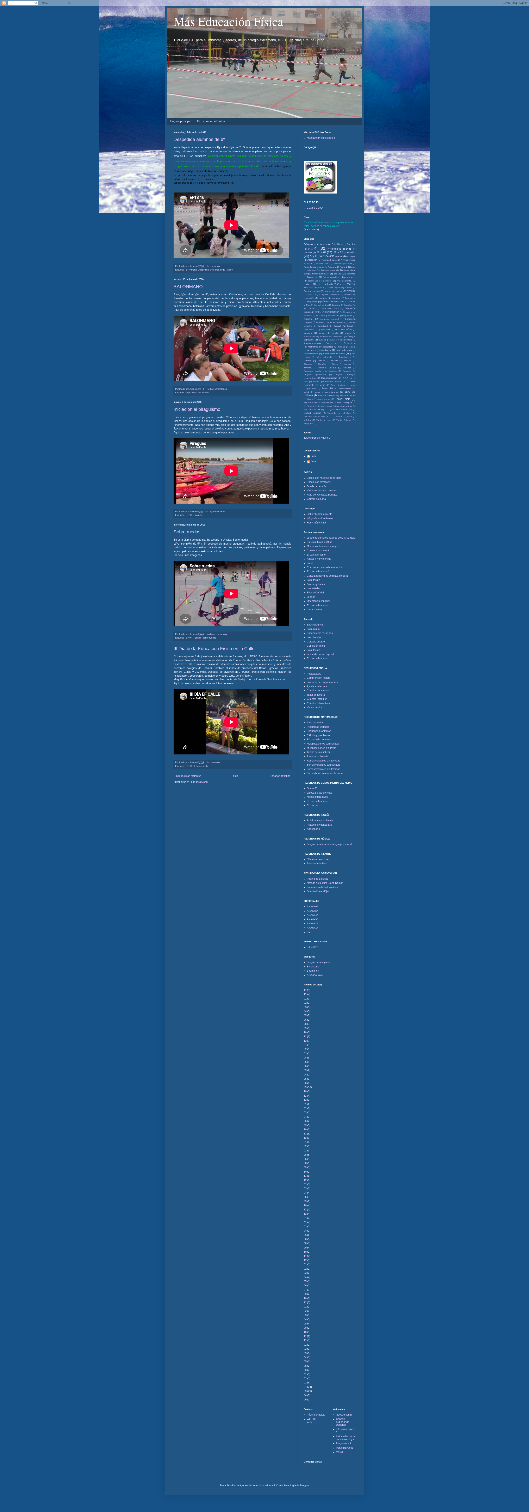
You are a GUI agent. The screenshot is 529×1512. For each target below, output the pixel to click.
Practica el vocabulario (319, 824)
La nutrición (313, 580)
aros (353, 267)
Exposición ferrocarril (319, 482)
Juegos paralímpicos (318, 962)
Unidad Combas (312, 413)
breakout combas (346, 277)
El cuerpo (312, 805)
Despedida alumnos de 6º (199, 139)
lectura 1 (311, 350)
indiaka (335, 333)
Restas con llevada (317, 756)
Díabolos (348, 305)
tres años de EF (218, 269)
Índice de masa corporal (320, 654)
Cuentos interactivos (318, 703)
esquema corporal (329, 319)
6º (324, 256)
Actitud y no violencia (319, 558)
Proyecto (347, 371)
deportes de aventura (329, 298)
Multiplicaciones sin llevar (321, 748)
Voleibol (307, 420)
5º (347, 248)
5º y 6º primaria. (344, 252)
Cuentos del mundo (318, 690)
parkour (308, 360)
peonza (334, 361)
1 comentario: (214, 266)
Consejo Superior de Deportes (342, 1422)
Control (348, 287)
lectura (352, 347)
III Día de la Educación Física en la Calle (214, 648)
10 (305, 1032)
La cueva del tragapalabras (322, 682)
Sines (310, 399)
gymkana (308, 333)
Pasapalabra (314, 673)
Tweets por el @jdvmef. (317, 437)
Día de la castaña (316, 486)
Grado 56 (312, 788)
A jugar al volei (315, 975)
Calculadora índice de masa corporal (327, 575)
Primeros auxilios (327, 367)
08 (305, 1023)
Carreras (341, 284)
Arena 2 (344, 267)
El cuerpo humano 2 (318, 571)
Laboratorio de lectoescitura (322, 887)
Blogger (304, 1485)
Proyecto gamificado (315, 374)
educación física (330, 308)
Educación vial (315, 624)
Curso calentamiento (318, 550)
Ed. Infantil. (310, 308)
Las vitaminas (314, 609)
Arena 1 (332, 267)
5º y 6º (189, 515)
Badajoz (337, 274)
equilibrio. (308, 319)
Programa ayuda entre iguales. (320, 371)
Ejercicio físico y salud (319, 542)
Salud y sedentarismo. (326, 392)
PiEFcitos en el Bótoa (211, 121)
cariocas (308, 284)
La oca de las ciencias (319, 792)
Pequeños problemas (319, 731)
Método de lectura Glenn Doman (325, 883)
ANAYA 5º (312, 910)
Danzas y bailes (316, 584)
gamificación (325, 329)
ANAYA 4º (312, 915)
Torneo (310, 406)
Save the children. (326, 395)
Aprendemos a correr (314, 267)
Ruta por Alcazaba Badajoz (322, 494)
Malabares (325, 350)
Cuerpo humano (312, 291)
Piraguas (198, 515)
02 (305, 1002)
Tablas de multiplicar (318, 752)
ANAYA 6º (312, 906)
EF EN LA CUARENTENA (327, 312)
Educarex (312, 947)
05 (305, 1015)
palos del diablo (324, 357)
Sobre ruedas (187, 531)
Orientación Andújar (318, 891)
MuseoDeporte (311, 353)
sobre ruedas (209, 637)
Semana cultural (347, 395)
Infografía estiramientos (320, 518)
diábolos (336, 305)
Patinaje (197, 637)
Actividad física (329, 260)
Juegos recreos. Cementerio (340, 343)
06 (305, 1019)
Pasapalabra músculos (320, 633)
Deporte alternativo (330, 294)
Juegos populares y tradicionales (335, 340)
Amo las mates (315, 722)
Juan (314, 456)
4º (316, 248)
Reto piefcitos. (338, 385)
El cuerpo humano (317, 605)
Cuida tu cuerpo (316, 641)
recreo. (316, 381)
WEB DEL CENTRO (312, 1420)
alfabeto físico (323, 263)
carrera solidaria (325, 284)
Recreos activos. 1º (335, 381)
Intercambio (309, 336)
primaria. (308, 368)
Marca (339, 1452)
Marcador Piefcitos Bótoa (321, 137)
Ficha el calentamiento (319, 514)
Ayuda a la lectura (317, 686)
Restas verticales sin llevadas (323, 760)
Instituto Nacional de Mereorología (345, 1438)
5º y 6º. (314, 256)
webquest (308, 423)
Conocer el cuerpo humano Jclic (325, 567)
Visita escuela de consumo (322, 490)
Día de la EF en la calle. (333, 301)
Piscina (335, 364)
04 (305, 1011)
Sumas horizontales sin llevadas (325, 773)
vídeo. (230, 269)
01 (305, 998)
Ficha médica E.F (316, 522)
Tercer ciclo (202, 766)
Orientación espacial (333, 353)
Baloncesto (312, 277)
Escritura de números (319, 739)
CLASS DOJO (315, 207)
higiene (322, 333)
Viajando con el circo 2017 (318, 416)
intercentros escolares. (331, 336)
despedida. (312, 302)
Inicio (235, 776)
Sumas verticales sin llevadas (323, 769)
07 (305, 1289)
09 (305, 1028)
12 (305, 994)
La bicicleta (313, 629)
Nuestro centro (344, 1414)
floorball (337, 326)
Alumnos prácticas (343, 263)
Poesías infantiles (317, 863)
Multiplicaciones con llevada (323, 743)
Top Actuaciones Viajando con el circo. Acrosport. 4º (329, 403)
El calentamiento (316, 554)
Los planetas (314, 637)
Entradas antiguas (280, 776)
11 (305, 990)
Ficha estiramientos (336, 322)
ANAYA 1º (312, 927)
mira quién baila (344, 350)
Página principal (180, 121)
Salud (310, 563)
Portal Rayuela (344, 1447)
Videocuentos (314, 707)
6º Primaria (191, 269)
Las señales (313, 588)
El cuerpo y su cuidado (327, 315)
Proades (347, 368)
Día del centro (321, 305)
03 (305, 1007)
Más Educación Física (228, 21)
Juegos (311, 596)
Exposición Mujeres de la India (324, 477)
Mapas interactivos (317, 796)
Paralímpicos (345, 357)
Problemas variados (318, 726)
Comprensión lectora (318, 677)
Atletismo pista (328, 270)
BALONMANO (188, 286)
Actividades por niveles (320, 820)
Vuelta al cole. (323, 420)
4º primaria (191, 392)
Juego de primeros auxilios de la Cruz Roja (331, 537)
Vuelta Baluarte (344, 420)
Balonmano (203, 392)
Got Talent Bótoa (343, 329)
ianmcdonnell (267, 1485)
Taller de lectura (316, 694)
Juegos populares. (313, 343)
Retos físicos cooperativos (336, 388)
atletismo (311, 270)
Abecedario (313, 829)
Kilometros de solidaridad (320, 346)
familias (319, 322)
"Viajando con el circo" (318, 244)
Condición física (316, 645)
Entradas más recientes (188, 776)
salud (306, 392)
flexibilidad (323, 326)
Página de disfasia (317, 878)
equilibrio (347, 315)
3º (309, 249)
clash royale (334, 287)
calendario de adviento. (320, 281)
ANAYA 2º (312, 923)
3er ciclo (351, 244)
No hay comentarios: (217, 389)
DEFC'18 (311, 294)
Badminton (350, 274)
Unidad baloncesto (343, 409)
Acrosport (312, 260)
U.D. (327, 409)
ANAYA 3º (312, 919)
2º (342, 244)
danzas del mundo (333, 291)
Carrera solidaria (316, 499)
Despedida (203, 269)
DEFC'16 (190, 766)
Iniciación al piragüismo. (198, 409)
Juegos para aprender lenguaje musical (329, 844)
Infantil (348, 333)
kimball (341, 347)
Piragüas (322, 364)
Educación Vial (315, 592)
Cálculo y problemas (318, 735)
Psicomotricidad (329, 378)
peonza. (347, 361)
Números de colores (318, 859)
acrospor (350, 256)
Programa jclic (344, 1443)
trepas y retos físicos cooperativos (335, 406)
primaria (347, 364)
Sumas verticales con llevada (323, 764)
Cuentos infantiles (317, 699)
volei (349, 416)
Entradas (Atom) (198, 782)
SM (309, 932)
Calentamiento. (344, 281)
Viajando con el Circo (339, 413)
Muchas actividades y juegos (323, 546)
